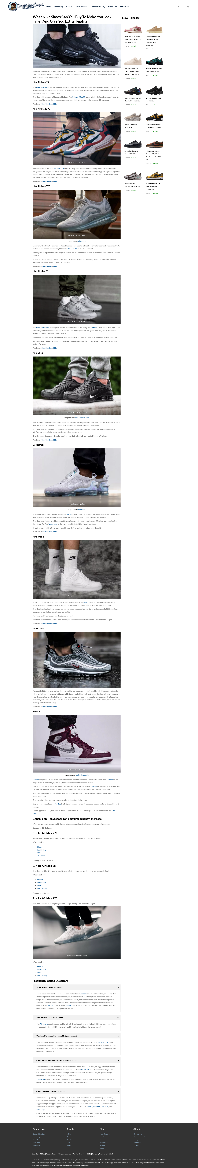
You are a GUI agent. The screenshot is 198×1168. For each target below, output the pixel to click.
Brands (69, 7)
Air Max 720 (73, 249)
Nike (55, 104)
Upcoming (58, 7)
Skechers (96, 1106)
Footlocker (41, 850)
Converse (104, 1106)
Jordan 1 (50, 1005)
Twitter (136, 1146)
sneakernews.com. (82, 417)
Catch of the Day (98, 7)
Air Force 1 (104, 1143)
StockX (40, 847)
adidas (69, 1134)
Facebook (137, 1143)
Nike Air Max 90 (42, 327)
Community (138, 1134)
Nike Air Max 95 (43, 87)
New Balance (71, 1140)
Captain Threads (140, 1137)
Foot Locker (47, 104)
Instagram (137, 1140)
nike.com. (82, 241)
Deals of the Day (39, 1134)
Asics (68, 1143)
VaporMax (53, 524)
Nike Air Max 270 (57, 168)
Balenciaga (40, 1109)
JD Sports (41, 856)
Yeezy (102, 1149)
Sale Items (112, 7)
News (48, 7)
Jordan (58, 804)
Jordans (36, 779)
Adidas (89, 1106)
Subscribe (124, 7)
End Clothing (42, 888)
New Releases (82, 7)
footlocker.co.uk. (82, 775)
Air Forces (85, 1069)
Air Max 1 (94, 327)
